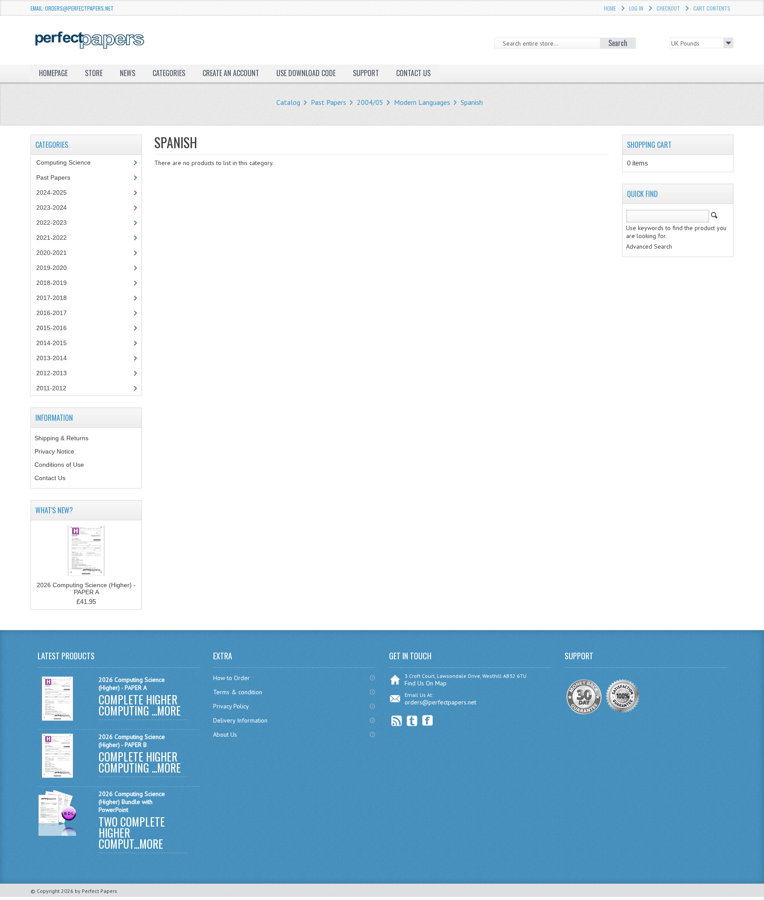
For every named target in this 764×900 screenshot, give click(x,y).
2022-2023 (51, 222)
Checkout (668, 8)
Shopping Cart (649, 144)
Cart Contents (711, 8)
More (169, 710)
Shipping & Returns (61, 438)
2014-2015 (51, 342)
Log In (636, 8)
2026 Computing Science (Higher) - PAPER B (132, 741)
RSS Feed (396, 720)
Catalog (288, 102)
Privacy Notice (54, 451)
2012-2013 (51, 373)
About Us (225, 734)
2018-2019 (51, 282)
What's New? (54, 510)
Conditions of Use (59, 464)
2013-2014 (51, 358)
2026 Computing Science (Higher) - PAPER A (86, 588)
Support (366, 73)
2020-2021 (51, 252)
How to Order (231, 678)
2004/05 (370, 102)
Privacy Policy (231, 706)
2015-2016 (51, 327)
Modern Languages (422, 102)
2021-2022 (51, 237)
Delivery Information (240, 720)
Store (94, 73)
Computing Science (63, 162)
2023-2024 (51, 207)
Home (610, 8)
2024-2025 (51, 192)
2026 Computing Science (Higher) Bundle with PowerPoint (132, 802)
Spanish (472, 102)
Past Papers (328, 102)
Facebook (427, 720)
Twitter (412, 720)
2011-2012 (51, 388)
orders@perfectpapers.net (440, 702)
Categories (169, 73)
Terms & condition (237, 692)
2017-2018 (51, 297)
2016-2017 (51, 312)
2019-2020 (51, 267)
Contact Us (49, 477)
